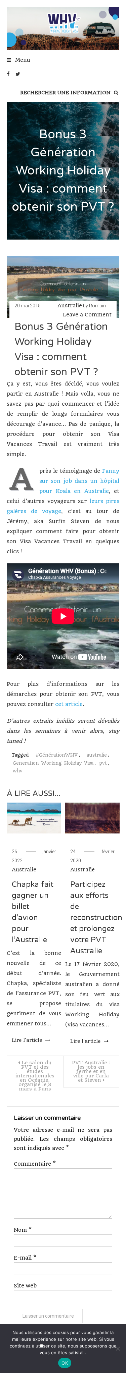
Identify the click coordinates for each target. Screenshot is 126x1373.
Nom (23, 1230)
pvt (103, 763)
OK (64, 1363)
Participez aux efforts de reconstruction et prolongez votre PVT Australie (96, 917)
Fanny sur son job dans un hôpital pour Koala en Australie (79, 481)
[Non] (117, 1348)
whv (18, 770)
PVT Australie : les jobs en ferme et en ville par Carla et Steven (91, 1071)
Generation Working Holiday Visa (53, 763)
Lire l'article (28, 1040)
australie (97, 755)
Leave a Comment (87, 314)
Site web (25, 1285)
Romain (97, 305)
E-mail (25, 1258)
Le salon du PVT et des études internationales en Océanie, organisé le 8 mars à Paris (34, 1076)
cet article (69, 704)
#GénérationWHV (57, 755)
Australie (69, 305)
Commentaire (35, 1164)
